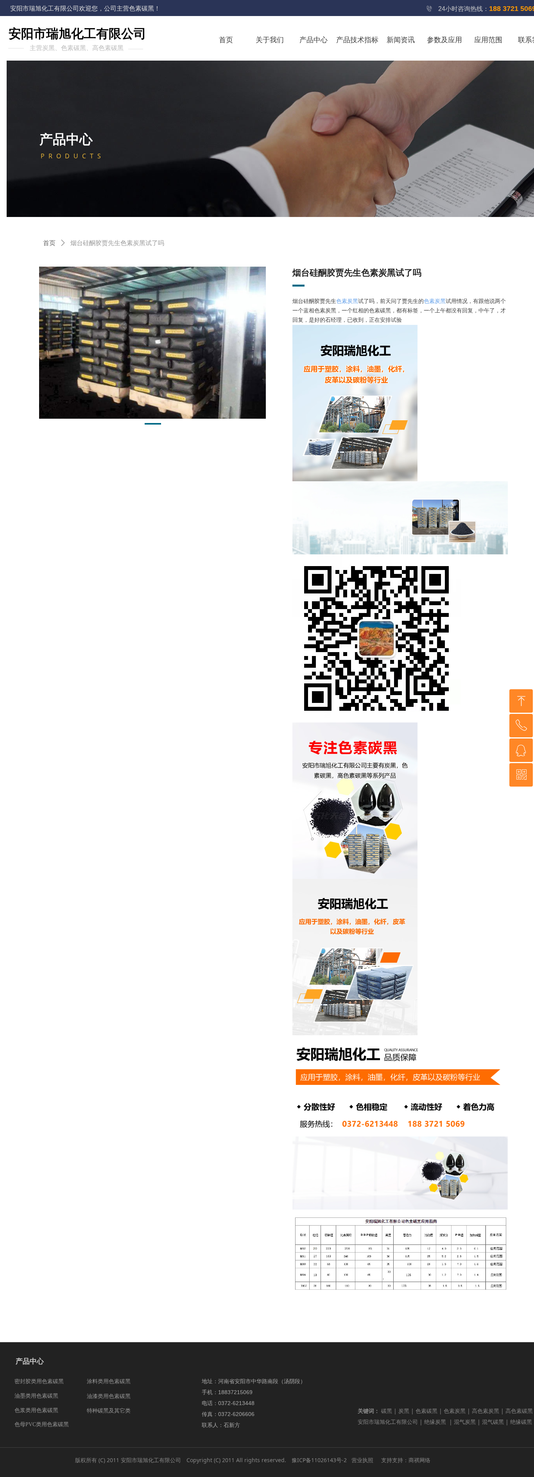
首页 (49, 243)
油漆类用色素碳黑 (109, 1396)
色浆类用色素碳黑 (36, 1410)
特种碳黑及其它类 (109, 1411)
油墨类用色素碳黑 (36, 1396)
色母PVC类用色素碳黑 (41, 1424)
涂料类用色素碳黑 (109, 1381)
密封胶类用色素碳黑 (39, 1381)
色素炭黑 (347, 301)
